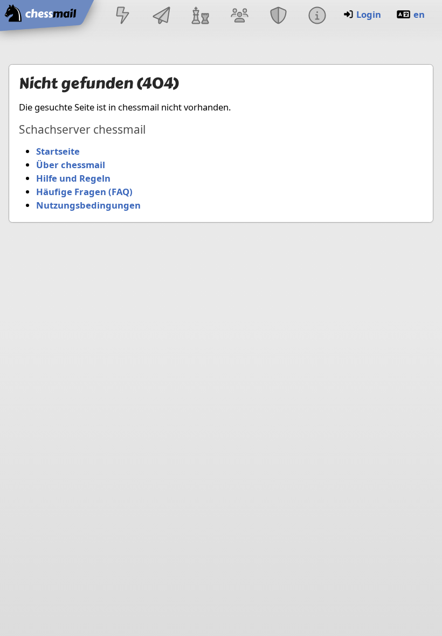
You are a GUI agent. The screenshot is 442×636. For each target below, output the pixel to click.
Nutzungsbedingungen (88, 205)
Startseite (58, 151)
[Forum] (239, 16)
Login (368, 14)
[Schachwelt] (200, 16)
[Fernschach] (161, 16)
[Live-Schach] (122, 16)
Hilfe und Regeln (73, 178)
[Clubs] (278, 16)
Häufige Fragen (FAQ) (84, 191)
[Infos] (317, 16)
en (419, 14)
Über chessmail (70, 164)
